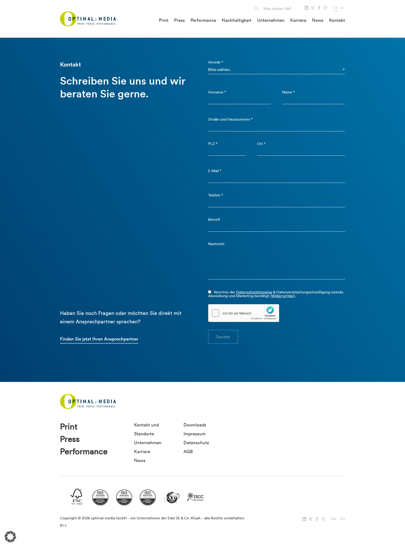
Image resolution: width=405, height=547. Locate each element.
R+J (63, 525)
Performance (203, 20)
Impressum (195, 433)
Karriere (298, 20)
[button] (10, 536)
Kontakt (337, 20)
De (335, 7)
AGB (188, 451)
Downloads (195, 425)
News (317, 20)
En (343, 7)
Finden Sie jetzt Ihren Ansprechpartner (99, 339)
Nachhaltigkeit (236, 20)
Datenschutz (196, 442)
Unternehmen (271, 20)
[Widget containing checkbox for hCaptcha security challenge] (243, 313)
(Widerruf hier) (282, 295)
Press (179, 20)
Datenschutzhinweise (254, 292)
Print (164, 20)
